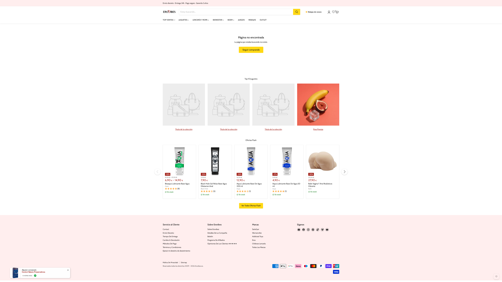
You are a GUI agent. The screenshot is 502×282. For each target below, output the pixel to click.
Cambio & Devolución (171, 240)
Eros (254, 240)
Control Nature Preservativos (33, 272)
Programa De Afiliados (216, 240)
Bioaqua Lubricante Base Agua (177, 184)
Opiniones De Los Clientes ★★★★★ (222, 243)
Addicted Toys (257, 236)
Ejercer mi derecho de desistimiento (176, 251)
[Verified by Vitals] (35, 275)
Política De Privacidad (170, 262)
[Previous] (157, 172)
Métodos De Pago (170, 243)
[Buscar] (296, 12)
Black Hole (204, 189)
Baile (310, 189)
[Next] (344, 172)
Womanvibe (257, 233)
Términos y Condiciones (172, 247)
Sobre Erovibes (213, 229)
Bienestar (218, 20)
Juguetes (183, 20)
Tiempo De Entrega (170, 236)
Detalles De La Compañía (217, 233)
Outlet (263, 20)
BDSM (230, 20)
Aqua (167, 186)
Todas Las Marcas (259, 247)
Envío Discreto (168, 233)
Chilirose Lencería (259, 243)
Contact (166, 229)
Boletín (210, 236)
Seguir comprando (251, 49)
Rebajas (252, 20)
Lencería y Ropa (200, 20)
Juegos (241, 20)
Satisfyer (255, 229)
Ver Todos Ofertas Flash (251, 205)
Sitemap (184, 262)
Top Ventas (168, 20)
